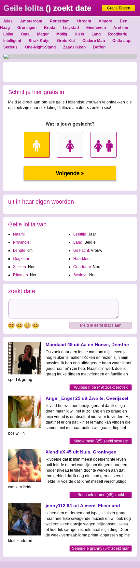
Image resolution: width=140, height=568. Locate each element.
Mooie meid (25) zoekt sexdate (101, 441)
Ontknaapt (122, 40)
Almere (105, 21)
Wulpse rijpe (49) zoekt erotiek (101, 387)
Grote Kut (66, 40)
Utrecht (84, 21)
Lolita (8, 34)
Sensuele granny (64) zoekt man (101, 548)
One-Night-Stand (40, 47)
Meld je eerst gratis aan (100, 325)
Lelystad (71, 27)
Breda (49, 27)
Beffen (99, 47)
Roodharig (117, 34)
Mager (43, 34)
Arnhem (120, 27)
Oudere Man (93, 40)
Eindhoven (96, 27)
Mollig (61, 34)
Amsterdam (31, 21)
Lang (96, 34)
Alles (8, 21)
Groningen (26, 27)
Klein (79, 34)
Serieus (10, 47)
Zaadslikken (74, 47)
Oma (25, 34)
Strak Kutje (39, 40)
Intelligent (12, 40)
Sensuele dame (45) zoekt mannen (100, 495)
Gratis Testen (118, 8)
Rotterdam (60, 21)
